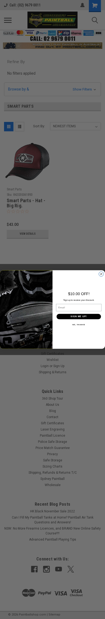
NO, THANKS (78, 324)
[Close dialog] (101, 274)
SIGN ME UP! (79, 316)
